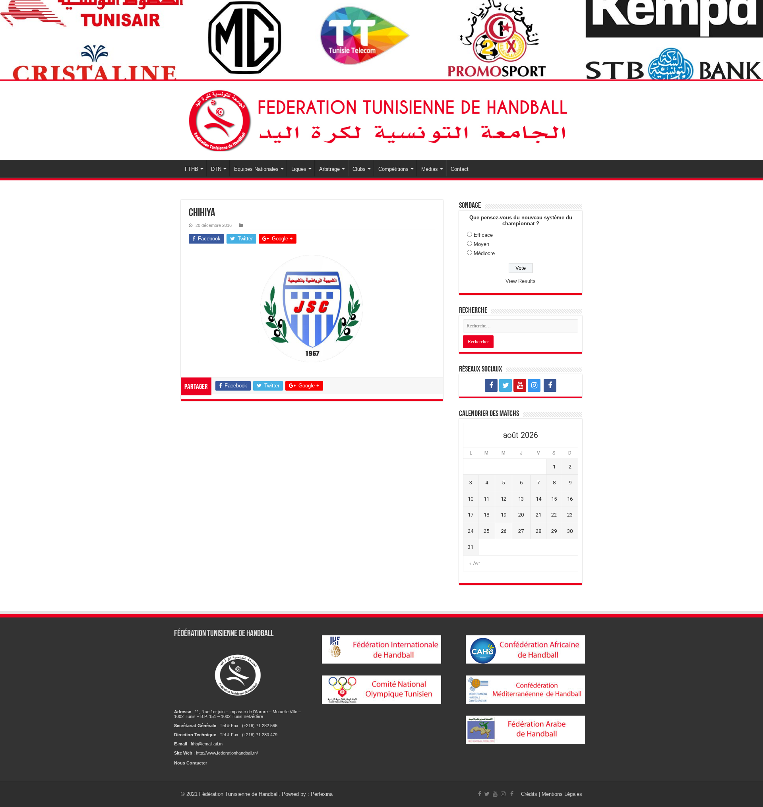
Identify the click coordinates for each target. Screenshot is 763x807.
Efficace (483, 235)
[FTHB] (381, 120)
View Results (520, 281)
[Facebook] (491, 385)
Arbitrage (329, 169)
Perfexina (322, 794)
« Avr (474, 563)
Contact (460, 169)
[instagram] (534, 385)
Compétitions (393, 169)
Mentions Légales (562, 794)
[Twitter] (505, 385)
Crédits (530, 794)
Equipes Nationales (256, 169)
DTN (216, 169)
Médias (429, 169)
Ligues (298, 169)
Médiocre (484, 253)
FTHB (191, 169)
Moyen (481, 244)
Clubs (359, 169)
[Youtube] (519, 385)
